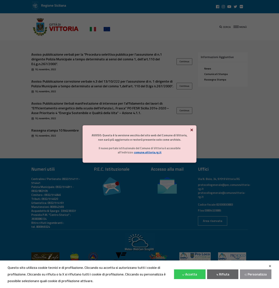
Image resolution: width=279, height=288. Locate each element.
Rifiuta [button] (224, 274)
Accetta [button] (191, 274)
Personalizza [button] (257, 274)
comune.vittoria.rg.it (148, 152)
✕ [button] (270, 266)
